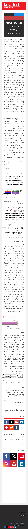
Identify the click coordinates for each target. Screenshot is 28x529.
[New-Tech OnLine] (14, 6)
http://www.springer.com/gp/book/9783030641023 (14, 401)
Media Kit (23, 515)
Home (23, 508)
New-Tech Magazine (19, 14)
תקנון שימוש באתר (21, 512)
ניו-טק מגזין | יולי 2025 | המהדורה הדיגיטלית (14, 439)
